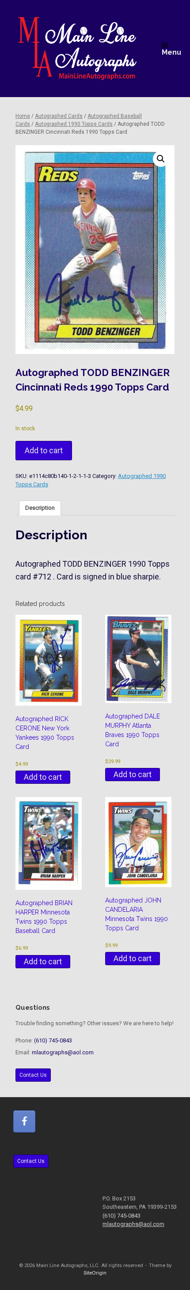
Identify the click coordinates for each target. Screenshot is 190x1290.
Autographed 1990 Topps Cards (74, 124)
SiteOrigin (95, 1273)
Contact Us (33, 1075)
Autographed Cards (59, 116)
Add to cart (44, 450)
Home (22, 116)
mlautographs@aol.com (63, 1052)
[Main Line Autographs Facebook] (24, 1121)
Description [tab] (40, 507)
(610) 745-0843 (53, 1040)
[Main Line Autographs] (77, 48)
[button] (161, 159)
